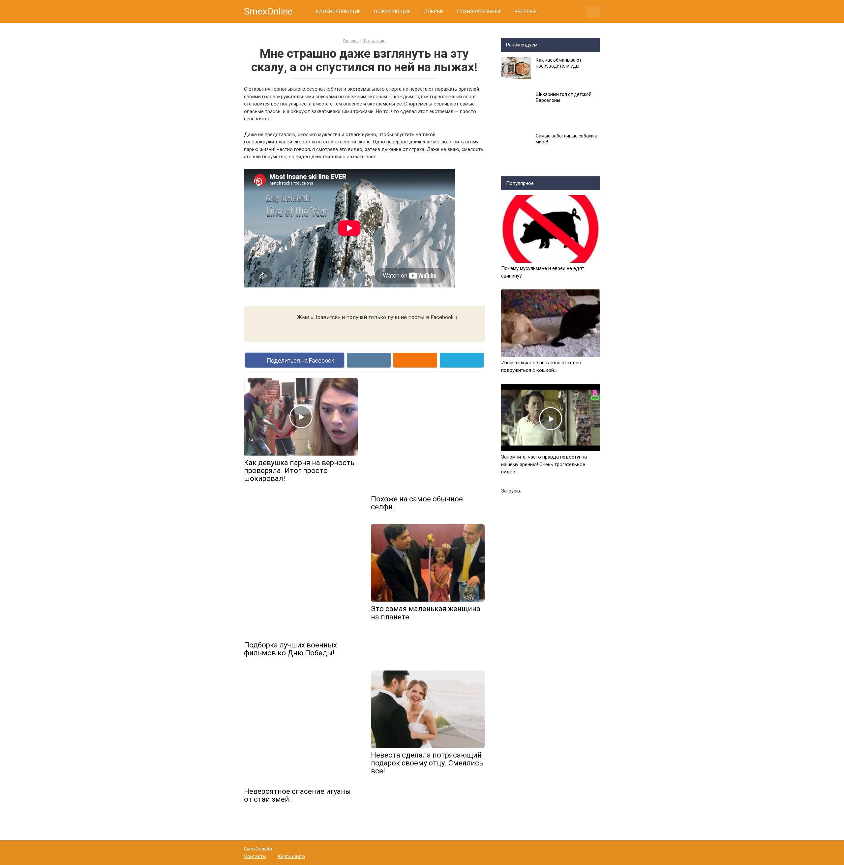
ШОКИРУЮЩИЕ (392, 12)
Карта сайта (291, 856)
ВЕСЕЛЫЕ (525, 12)
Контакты (255, 856)
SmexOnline (268, 11)
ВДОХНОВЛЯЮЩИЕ (338, 12)
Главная (351, 41)
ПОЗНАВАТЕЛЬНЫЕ (479, 12)
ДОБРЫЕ (434, 12)
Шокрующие (374, 41)
